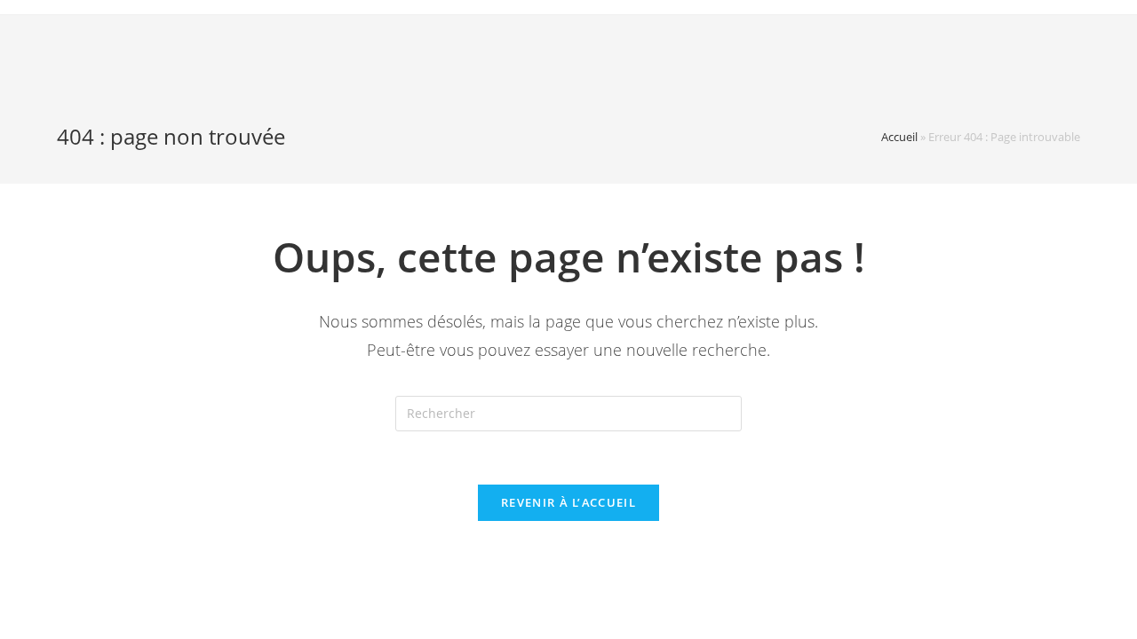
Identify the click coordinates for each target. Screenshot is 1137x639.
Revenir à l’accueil (568, 502)
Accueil (899, 137)
